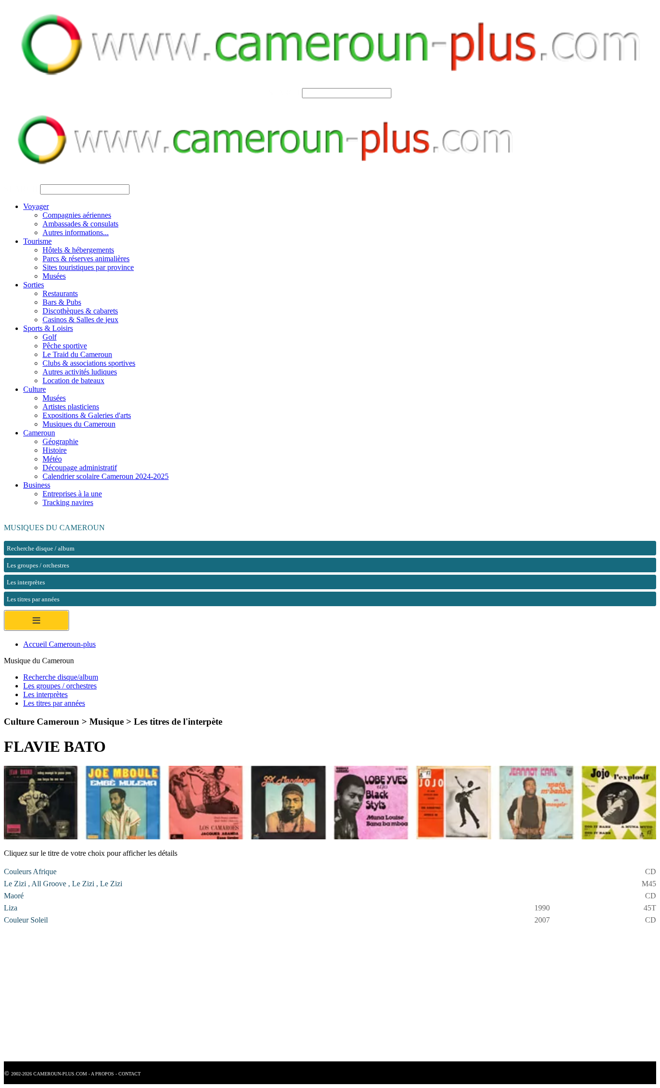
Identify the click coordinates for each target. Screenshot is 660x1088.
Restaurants (60, 293)
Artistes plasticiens (71, 406)
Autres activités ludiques (80, 372)
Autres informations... (76, 232)
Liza (10, 908)
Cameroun (39, 433)
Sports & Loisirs (48, 328)
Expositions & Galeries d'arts (87, 415)
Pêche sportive (65, 346)
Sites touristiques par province (88, 267)
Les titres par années (54, 703)
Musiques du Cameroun (79, 424)
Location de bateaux (73, 380)
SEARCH (284, 93)
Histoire (55, 450)
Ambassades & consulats (80, 224)
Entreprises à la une (72, 494)
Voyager (36, 206)
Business (36, 485)
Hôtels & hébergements (78, 250)
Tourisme (37, 241)
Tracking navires (68, 502)
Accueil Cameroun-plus (59, 644)
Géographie (60, 441)
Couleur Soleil (26, 920)
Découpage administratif (80, 467)
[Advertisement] (294, 993)
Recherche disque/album (60, 677)
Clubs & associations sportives (89, 363)
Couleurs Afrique (30, 871)
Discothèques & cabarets (80, 311)
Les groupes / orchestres (60, 686)
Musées (54, 276)
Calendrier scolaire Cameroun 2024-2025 (106, 476)
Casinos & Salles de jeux (80, 319)
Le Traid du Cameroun (77, 354)
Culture (34, 389)
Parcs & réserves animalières (86, 258)
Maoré (14, 896)
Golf (50, 337)
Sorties (33, 285)
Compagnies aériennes (77, 215)
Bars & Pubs (62, 302)
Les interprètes (45, 694)
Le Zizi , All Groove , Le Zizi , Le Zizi (63, 883)
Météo (52, 459)
